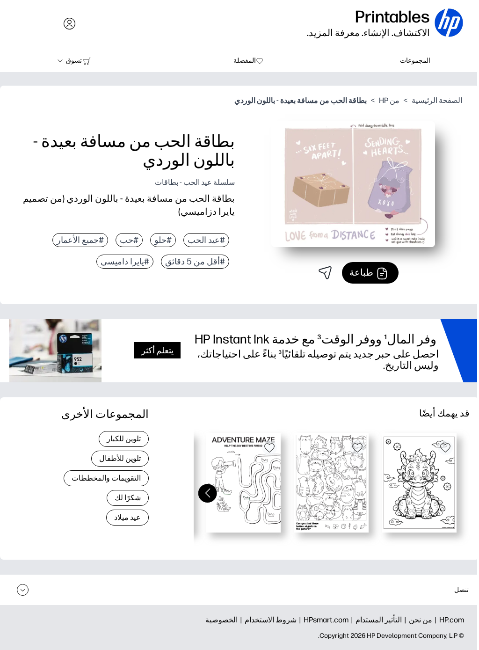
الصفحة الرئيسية (437, 100)
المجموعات (415, 61)
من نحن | (417, 619)
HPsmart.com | (322, 619)
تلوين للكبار (124, 438)
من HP (389, 100)
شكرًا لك (128, 497)
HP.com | (448, 619)
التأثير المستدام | (375, 619)
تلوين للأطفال (120, 458)
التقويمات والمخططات (106, 478)
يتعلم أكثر (157, 350)
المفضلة (244, 61)
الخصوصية (221, 619)
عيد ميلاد (127, 517)
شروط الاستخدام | (267, 619)
